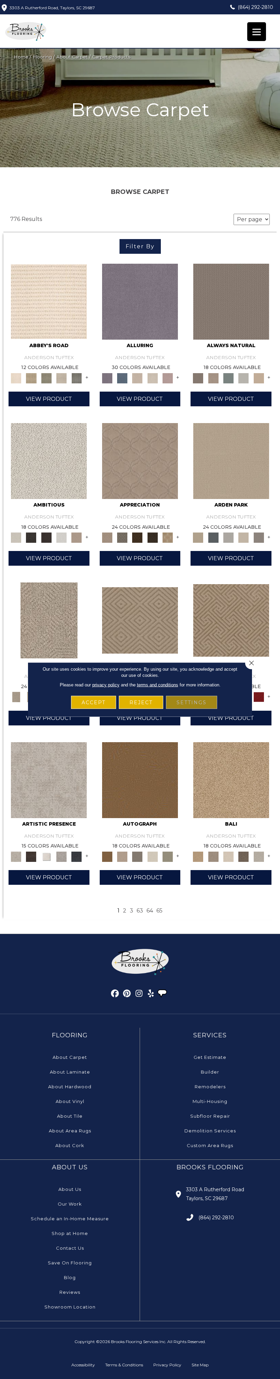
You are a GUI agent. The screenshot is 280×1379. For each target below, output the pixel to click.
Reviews (69, 1292)
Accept (94, 702)
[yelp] (151, 994)
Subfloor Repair (210, 1116)
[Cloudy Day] (228, 537)
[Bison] (137, 537)
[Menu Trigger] (256, 31)
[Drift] (243, 537)
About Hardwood (70, 1086)
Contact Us (70, 1248)
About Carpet (72, 57)
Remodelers (210, 1086)
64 (149, 910)
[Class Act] (137, 856)
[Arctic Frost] (122, 537)
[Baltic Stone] (49, 779)
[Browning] (152, 537)
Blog (70, 1277)
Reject (141, 702)
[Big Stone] (213, 856)
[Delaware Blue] (76, 377)
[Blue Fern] (228, 377)
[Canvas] (49, 460)
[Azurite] (122, 377)
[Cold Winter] (61, 856)
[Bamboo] (31, 377)
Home (21, 57)
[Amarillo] (140, 460)
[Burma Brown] (31, 856)
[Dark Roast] (46, 537)
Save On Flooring (70, 1262)
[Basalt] (137, 377)
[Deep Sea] (76, 856)
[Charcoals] (31, 537)
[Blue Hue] (213, 537)
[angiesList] (163, 994)
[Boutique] (258, 377)
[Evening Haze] (258, 537)
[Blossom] (167, 377)
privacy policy (106, 684)
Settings (192, 702)
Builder (210, 1072)
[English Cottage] (167, 856)
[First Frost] (61, 537)
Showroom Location (70, 1307)
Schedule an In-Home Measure (70, 1218)
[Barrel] (231, 301)
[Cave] (243, 856)
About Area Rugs (70, 1130)
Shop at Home (70, 1233)
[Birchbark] (152, 377)
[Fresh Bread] (76, 537)
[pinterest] (127, 994)
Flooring (42, 57)
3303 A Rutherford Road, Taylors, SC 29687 (52, 7)
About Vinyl (70, 1101)
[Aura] (49, 301)
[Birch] (228, 856)
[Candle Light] (46, 856)
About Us (69, 1189)
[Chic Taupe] (61, 377)
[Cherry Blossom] (258, 696)
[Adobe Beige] (49, 620)
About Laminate (70, 1072)
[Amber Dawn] (231, 779)
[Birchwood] (140, 620)
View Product (49, 399)
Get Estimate (210, 1057)
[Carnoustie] (167, 537)
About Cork (69, 1145)
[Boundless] (46, 377)
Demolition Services (210, 1130)
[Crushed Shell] (258, 856)
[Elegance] (152, 856)
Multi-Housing (210, 1101)
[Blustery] (243, 377)
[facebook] (115, 994)
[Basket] (213, 377)
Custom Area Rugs (210, 1145)
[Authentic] (231, 460)
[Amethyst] (140, 301)
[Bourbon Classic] (140, 779)
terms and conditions (157, 684)
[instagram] (139, 994)
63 (140, 910)
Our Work (70, 1204)
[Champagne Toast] (122, 856)
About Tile (70, 1116)
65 (159, 910)
